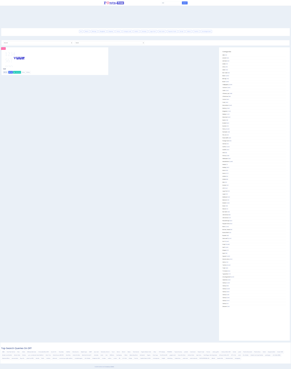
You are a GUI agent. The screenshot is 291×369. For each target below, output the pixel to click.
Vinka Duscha (75, 352)
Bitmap (94, 31)
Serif (223, 247)
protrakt (186, 352)
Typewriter (225, 274)
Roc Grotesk (245, 355)
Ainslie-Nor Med (76, 355)
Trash (223, 268)
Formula (208, 352)
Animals (224, 61)
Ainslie (264, 352)
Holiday (144, 31)
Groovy (28, 72)
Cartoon (224, 87)
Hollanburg (169, 358)
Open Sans (198, 355)
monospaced (156, 358)
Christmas (225, 96)
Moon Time (48, 355)
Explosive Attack (6, 358)
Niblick (126, 355)
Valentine (224, 280)
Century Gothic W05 (226, 352)
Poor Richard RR (163, 355)
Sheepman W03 (96, 358)
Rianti (42, 358)
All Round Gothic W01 (224, 355)
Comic (224, 99)
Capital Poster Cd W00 (145, 358)
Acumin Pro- (54, 352)
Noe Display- (119, 355)
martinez (48, 358)
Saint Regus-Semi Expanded (210, 355)
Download (17, 72)
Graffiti (224, 149)
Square (224, 256)
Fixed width (225, 138)
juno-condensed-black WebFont (35, 355)
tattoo (189, 31)
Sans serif (225, 238)
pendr (239, 352)
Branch (123, 352)
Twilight (163, 358)
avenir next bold (193, 358)
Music (224, 206)
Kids (223, 182)
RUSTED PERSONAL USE (204, 358)
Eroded (224, 123)
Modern (224, 203)
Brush (223, 81)
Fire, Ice (224, 135)
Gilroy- (155, 352)
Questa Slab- (220, 358)
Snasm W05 (280, 352)
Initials (224, 176)
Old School (225, 215)
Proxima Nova (257, 352)
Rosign (130, 358)
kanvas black (15, 358)
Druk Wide (68, 355)
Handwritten (225, 161)
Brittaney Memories (31, 352)
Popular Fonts (172, 31)
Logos (224, 194)
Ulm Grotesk (87, 358)
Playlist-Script (201, 352)
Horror (224, 170)
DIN (119, 358)
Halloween (225, 158)
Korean (224, 185)
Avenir (101, 355)
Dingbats (102, 31)
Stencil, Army (225, 259)
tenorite (37, 358)
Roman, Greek (226, 229)
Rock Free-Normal (11, 352)
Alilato (23, 352)
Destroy (224, 108)
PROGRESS (169, 352)
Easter (224, 120)
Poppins (149, 355)
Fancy (118, 31)
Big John (22, 358)
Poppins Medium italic (146, 352)
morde (115, 358)
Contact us (107, 366)
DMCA (112, 366)
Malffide (68, 352)
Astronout (55, 358)
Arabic (224, 64)
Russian (224, 235)
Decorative (225, 105)
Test (11, 72)
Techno (196, 31)
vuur (4, 69)
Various (224, 283)
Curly (223, 102)
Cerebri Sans (178, 358)
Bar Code (224, 73)
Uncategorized (206, 31)
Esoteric (224, 126)
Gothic (137, 31)
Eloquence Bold (271, 352)
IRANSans (112, 355)
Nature (224, 209)
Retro (223, 226)
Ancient (224, 58)
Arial (106, 355)
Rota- (18, 352)
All (81, 31)
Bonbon (24, 355)
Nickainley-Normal (105, 352)
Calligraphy (225, 84)
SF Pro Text (233, 355)
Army (223, 67)
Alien (223, 55)
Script (181, 31)
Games (224, 144)
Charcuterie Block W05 (43, 352)
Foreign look (127, 31)
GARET (90, 352)
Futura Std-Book (181, 355)
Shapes (224, 250)
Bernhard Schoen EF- (87, 355)
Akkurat (213, 358)
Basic (87, 31)
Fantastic (224, 132)
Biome (118, 352)
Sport (223, 253)
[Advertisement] (145, 17)
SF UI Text (124, 358)
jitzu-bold (96, 352)
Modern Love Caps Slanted (257, 355)
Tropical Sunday (178, 352)
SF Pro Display (162, 352)
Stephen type (84, 352)
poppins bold (173, 355)
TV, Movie (224, 271)
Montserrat (142, 355)
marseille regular (78, 358)
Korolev (234, 352)
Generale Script (229, 358)
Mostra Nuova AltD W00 (58, 355)
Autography (237, 358)
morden (104, 358)
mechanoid (193, 352)
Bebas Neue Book (134, 355)
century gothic (215, 352)
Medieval (224, 197)
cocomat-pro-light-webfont (65, 358)
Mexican (224, 200)
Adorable (96, 355)
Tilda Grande (136, 352)
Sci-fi (223, 241)
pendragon (268, 355)
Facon (113, 352)
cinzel (239, 355)
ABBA (3, 352)
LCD (223, 188)
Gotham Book (191, 355)
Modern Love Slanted (7, 355)
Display (111, 31)
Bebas (129, 352)
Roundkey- (61, 352)
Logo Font (153, 31)
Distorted (224, 117)
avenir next (185, 358)
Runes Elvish (225, 232)
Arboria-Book (17, 355)
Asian (223, 70)
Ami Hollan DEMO (276, 355)
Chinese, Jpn (225, 93)
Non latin (162, 31)
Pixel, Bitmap (225, 220)
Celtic (224, 90)
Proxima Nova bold (247, 352)
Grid (223, 152)
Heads (224, 164)
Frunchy (136, 358)
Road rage (155, 355)
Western (224, 306)
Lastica (109, 358)
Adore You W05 (30, 358)
